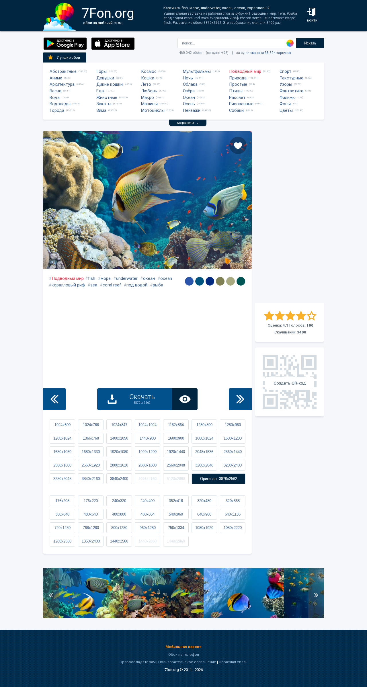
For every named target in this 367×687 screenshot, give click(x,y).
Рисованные (241, 103)
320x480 (204, 501)
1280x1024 (62, 438)
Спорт (285, 71)
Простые (238, 84)
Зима (101, 110)
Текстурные (291, 78)
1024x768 (91, 425)
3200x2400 (233, 465)
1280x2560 (62, 541)
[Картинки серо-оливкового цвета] (220, 281)
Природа (238, 78)
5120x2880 (176, 479)
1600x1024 (204, 438)
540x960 (176, 514)
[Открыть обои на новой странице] (185, 399)
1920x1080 (119, 452)
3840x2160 (91, 479)
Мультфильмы (197, 71)
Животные (106, 97)
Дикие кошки (109, 84)
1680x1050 (62, 452)
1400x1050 (119, 438)
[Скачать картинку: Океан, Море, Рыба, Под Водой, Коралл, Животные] (244, 617)
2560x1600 (62, 465)
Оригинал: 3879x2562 (218, 479)
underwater (127, 278)
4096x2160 (147, 479)
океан (149, 278)
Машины (149, 103)
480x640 (91, 514)
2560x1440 (233, 452)
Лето (146, 84)
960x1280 (148, 528)
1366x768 (91, 438)
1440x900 (148, 438)
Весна (55, 90)
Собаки (236, 110)
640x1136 (233, 514)
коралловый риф (68, 285)
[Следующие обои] (240, 399)
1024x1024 (147, 425)
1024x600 (62, 425)
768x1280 (91, 528)
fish (91, 278)
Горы (101, 71)
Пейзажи (191, 110)
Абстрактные (63, 71)
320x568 (233, 501)
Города (57, 110)
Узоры (286, 84)
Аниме (56, 78)
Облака (190, 84)
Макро (147, 97)
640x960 (204, 514)
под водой (136, 285)
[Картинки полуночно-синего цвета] (210, 281)
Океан (189, 97)
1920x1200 (147, 452)
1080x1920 (204, 528)
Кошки (147, 78)
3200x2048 (204, 465)
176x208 (62, 501)
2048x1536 (204, 452)
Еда (100, 90)
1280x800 (204, 425)
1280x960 (233, 425)
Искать (310, 43)
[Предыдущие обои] (54, 399)
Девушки (105, 78)
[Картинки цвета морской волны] (199, 281)
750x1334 (176, 528)
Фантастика (291, 90)
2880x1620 (119, 465)
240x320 (119, 501)
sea (93, 285)
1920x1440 (176, 452)
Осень (189, 103)
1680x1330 (91, 452)
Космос (149, 71)
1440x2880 (147, 541)
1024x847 (119, 425)
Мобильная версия (183, 647)
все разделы (188, 122)
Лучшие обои (68, 57)
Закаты (103, 103)
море (106, 278)
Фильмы (288, 97)
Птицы (236, 90)
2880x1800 (147, 465)
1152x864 (176, 425)
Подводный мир (245, 71)
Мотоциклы (153, 110)
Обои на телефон (183, 654)
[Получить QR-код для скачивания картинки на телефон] (289, 382)
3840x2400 (119, 479)
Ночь (188, 78)
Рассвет (237, 97)
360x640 (62, 514)
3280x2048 (62, 479)
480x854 (147, 514)
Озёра (189, 90)
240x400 (147, 501)
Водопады (60, 103)
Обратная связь (233, 662)
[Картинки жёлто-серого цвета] (230, 281)
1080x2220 (233, 528)
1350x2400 (91, 541)
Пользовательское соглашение (187, 662)
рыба (158, 285)
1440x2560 (119, 541)
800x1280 (119, 528)
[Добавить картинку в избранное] (238, 145)
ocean (166, 278)
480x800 (119, 514)
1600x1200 (233, 438)
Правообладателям (138, 662)
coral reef (112, 285)
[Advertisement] (289, 217)
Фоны (285, 103)
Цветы (286, 110)
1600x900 (176, 438)
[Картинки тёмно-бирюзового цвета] (241, 281)
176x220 (91, 501)
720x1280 (62, 528)
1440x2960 (176, 541)
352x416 (176, 501)
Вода (55, 97)
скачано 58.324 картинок (270, 53)
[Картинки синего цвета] (189, 281)
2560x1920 (91, 465)
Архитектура (62, 84)
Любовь (149, 90)
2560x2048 (176, 465)
